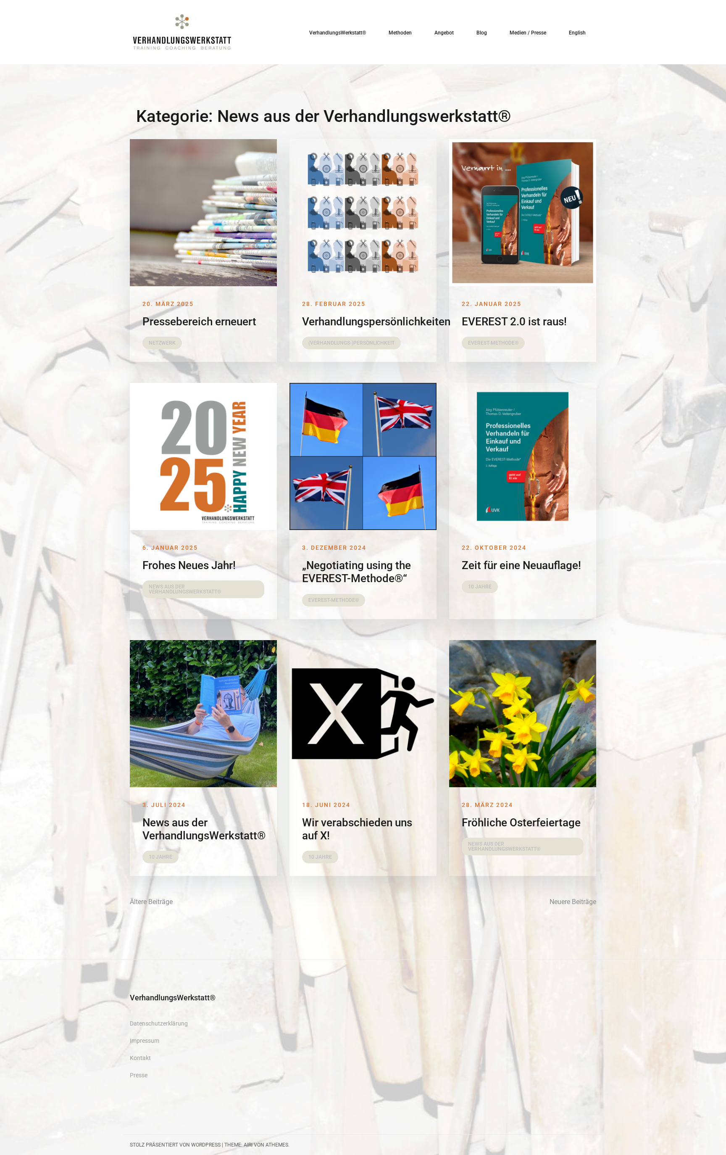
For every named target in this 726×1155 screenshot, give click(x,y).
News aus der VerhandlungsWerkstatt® (204, 829)
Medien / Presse (528, 33)
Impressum (144, 1040)
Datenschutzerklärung (159, 1023)
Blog (481, 33)
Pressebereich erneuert (199, 321)
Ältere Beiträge (151, 902)
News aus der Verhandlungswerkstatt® (185, 589)
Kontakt (140, 1058)
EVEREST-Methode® (493, 343)
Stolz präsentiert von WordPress (175, 1145)
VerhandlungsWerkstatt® (337, 33)
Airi (248, 1145)
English (577, 33)
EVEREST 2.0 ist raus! (514, 321)
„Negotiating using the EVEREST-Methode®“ (356, 572)
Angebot (444, 33)
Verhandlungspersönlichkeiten (376, 321)
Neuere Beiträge (573, 902)
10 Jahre (480, 587)
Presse (138, 1075)
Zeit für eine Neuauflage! (521, 565)
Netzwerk (162, 343)
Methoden (400, 33)
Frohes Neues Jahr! (189, 565)
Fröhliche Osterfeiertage (521, 822)
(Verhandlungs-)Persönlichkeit (351, 343)
